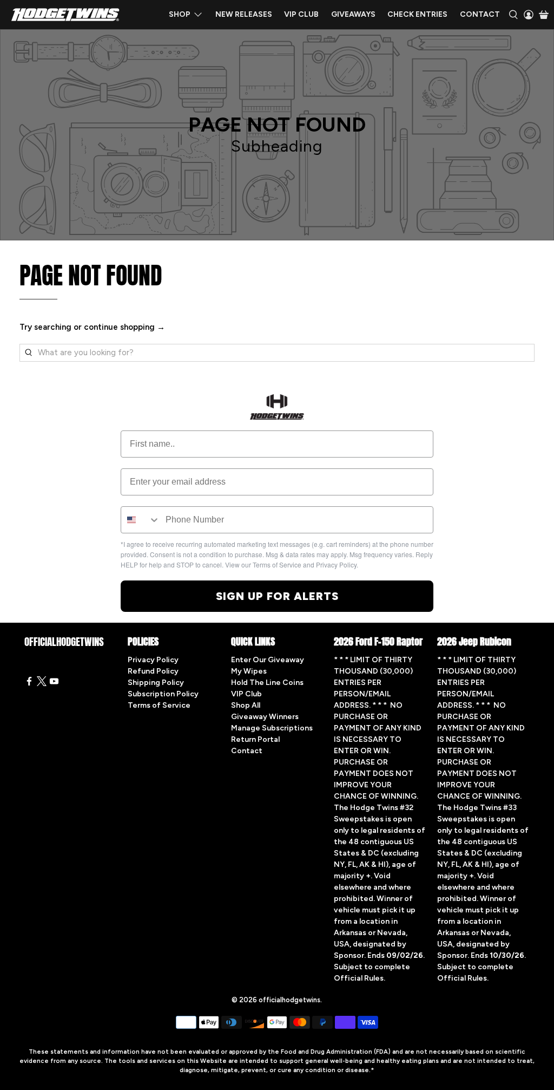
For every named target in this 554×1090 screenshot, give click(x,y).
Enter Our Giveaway (267, 659)
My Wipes (249, 671)
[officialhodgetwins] (65, 14)
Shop (179, 14)
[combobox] (140, 520)
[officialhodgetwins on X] (42, 683)
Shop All (245, 705)
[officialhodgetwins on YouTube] (54, 683)
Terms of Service (159, 705)
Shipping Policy (156, 682)
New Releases (243, 14)
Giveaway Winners (265, 716)
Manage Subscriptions (272, 728)
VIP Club (301, 14)
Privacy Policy (153, 659)
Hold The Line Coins (267, 682)
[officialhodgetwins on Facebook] (29, 683)
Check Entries (417, 14)
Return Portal (255, 739)
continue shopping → (124, 327)
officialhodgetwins (289, 1000)
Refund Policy (153, 671)
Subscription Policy (163, 694)
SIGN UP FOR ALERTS (277, 596)
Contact (480, 14)
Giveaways (353, 14)
